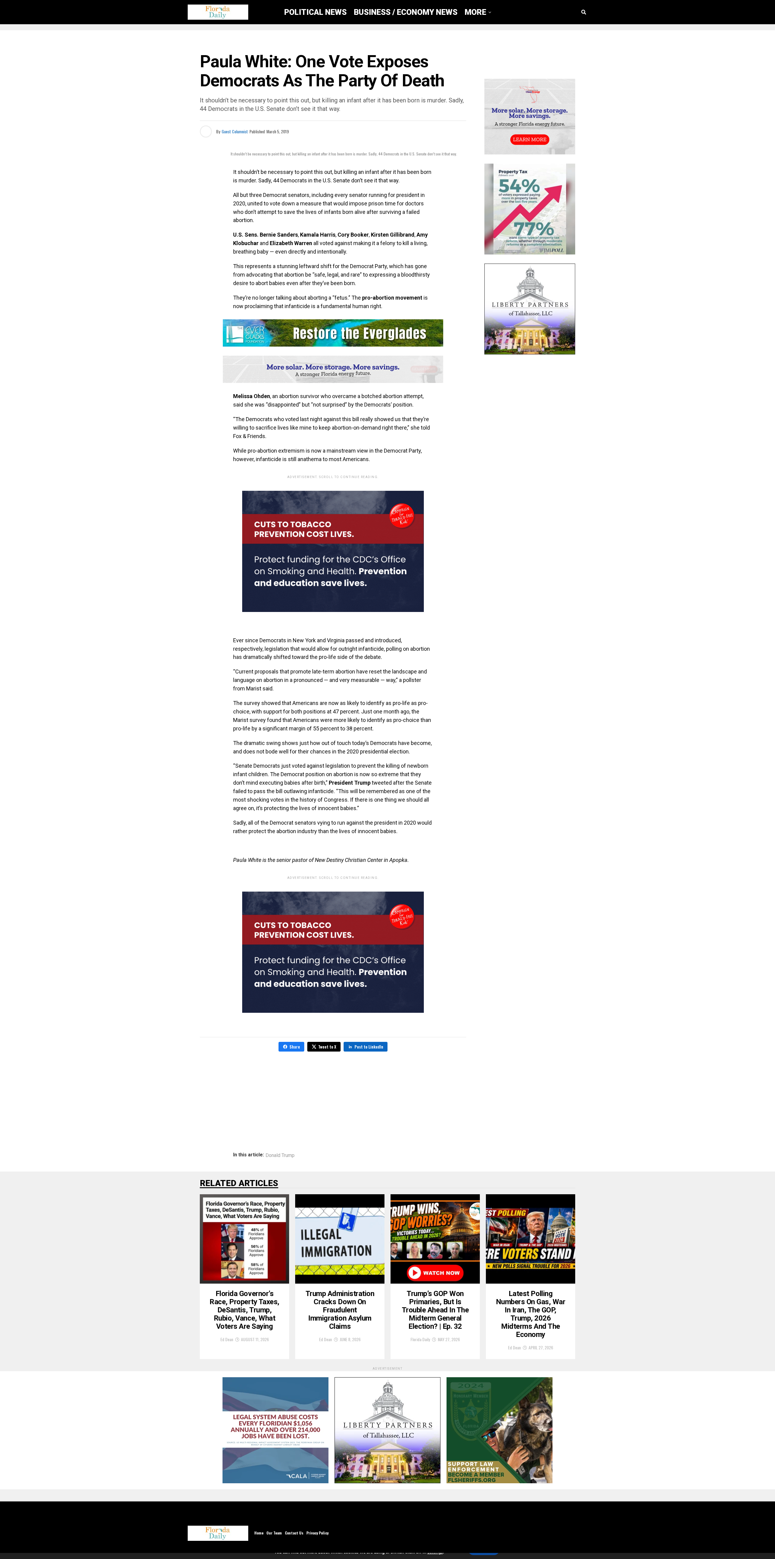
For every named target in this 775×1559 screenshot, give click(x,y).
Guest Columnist (235, 131)
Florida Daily (420, 1339)
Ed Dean (226, 1339)
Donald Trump (280, 1155)
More (475, 12)
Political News (315, 12)
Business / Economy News (405, 12)
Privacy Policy (317, 1532)
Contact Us (294, 1532)
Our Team (274, 1532)
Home (258, 1532)
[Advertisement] (333, 1094)
